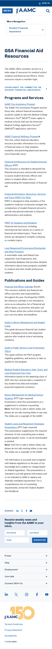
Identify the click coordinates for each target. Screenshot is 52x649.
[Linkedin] (18, 511)
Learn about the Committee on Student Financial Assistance (23, 89)
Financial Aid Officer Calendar (19, 286)
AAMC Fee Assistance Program (20, 104)
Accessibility (11, 636)
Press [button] (8, 556)
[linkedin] (8, 594)
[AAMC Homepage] (20, 612)
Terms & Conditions (14, 624)
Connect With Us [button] (14, 583)
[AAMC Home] (26, 11)
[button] (43, 30)
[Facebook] (27, 511)
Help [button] (7, 563)
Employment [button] (11, 569)
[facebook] (37, 594)
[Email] (32, 511)
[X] (23, 511)
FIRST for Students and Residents (21, 222)
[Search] (48, 11)
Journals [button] (9, 576)
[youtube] (45, 594)
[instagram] (26, 594)
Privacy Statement (13, 630)
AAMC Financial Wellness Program (21, 136)
